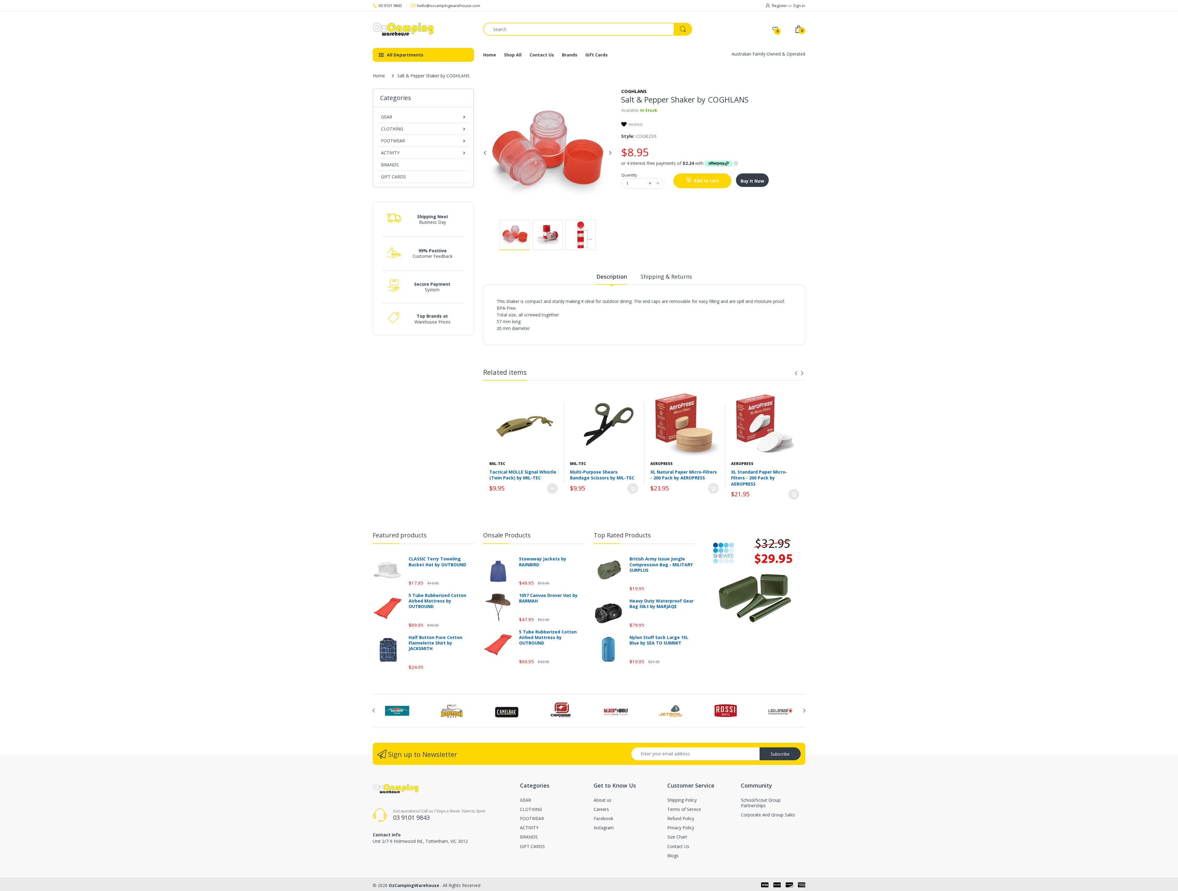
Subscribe (780, 754)
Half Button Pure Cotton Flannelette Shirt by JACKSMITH (435, 643)
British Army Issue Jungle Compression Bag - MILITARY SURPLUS (661, 564)
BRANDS (390, 165)
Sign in (799, 5)
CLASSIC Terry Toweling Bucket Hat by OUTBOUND (437, 561)
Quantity (629, 175)
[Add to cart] (632, 488)
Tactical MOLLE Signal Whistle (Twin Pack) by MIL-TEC (522, 475)
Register (779, 5)
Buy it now (752, 181)
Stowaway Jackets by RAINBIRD (542, 561)
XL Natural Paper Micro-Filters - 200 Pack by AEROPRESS (683, 475)
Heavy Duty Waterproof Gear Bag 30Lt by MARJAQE (661, 603)
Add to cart (706, 181)
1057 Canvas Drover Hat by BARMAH (548, 598)
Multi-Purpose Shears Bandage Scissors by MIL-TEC (602, 475)
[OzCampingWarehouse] (423, 29)
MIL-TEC (497, 463)
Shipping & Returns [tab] (666, 276)
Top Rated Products (622, 535)
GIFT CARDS (393, 177)
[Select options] (552, 488)
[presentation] (796, 373)
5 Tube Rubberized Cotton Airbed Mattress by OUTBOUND (437, 601)
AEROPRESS (661, 463)
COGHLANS (634, 91)
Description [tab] (611, 276)
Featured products (400, 535)
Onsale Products (507, 535)
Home (379, 76)
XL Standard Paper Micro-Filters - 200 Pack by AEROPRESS (759, 478)
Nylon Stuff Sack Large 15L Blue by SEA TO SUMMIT (658, 640)
